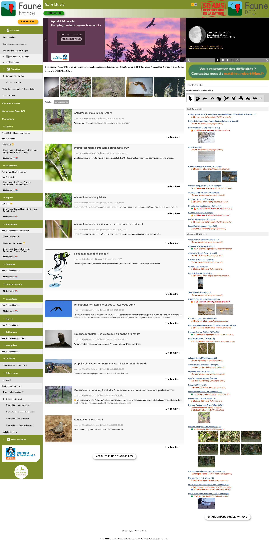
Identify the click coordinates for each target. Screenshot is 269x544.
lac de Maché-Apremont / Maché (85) (202, 226)
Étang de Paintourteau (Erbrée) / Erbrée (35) (205, 405)
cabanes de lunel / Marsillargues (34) (202, 358)
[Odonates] (226, 98)
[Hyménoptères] (255, 98)
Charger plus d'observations (227, 517)
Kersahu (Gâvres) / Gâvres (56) (200, 213)
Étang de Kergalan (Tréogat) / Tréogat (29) (204, 186)
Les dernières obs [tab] (195, 85)
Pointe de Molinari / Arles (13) (200, 273)
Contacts (138, 531)
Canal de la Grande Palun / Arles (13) (202, 253)
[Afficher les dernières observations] (199, 90)
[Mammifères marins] (204, 98)
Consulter (54, 13)
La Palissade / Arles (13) (198, 267)
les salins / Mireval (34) (197, 385)
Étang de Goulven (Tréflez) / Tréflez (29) (203, 332)
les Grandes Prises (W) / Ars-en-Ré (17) (204, 128)
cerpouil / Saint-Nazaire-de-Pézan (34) (203, 365)
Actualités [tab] (48, 102)
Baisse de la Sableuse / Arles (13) (201, 246)
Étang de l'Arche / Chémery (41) (201, 199)
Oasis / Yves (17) (195, 147)
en (196, 4)
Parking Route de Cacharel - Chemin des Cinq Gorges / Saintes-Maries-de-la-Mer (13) (222, 114)
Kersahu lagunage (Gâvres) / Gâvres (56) (204, 206)
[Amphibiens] (219, 98)
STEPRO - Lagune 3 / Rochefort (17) (202, 319)
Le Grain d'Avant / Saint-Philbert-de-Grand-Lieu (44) (208, 485)
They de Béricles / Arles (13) (199, 293)
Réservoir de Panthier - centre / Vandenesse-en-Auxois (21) (212, 325)
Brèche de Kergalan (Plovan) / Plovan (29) (205, 167)
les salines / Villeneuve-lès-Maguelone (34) (205, 392)
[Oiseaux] (190, 98)
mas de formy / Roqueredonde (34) (202, 398)
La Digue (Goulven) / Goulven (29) (201, 339)
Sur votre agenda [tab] (61, 102)
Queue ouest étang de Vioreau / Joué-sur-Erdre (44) (208, 494)
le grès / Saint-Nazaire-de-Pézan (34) (202, 378)
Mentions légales (127, 531)
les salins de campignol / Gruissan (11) (203, 240)
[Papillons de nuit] (240, 98)
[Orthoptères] (247, 98)
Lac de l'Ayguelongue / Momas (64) (202, 219)
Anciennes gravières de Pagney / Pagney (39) (206, 471)
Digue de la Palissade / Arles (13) (201, 260)
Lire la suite (171, 137)
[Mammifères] (197, 98)
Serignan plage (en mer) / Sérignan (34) (203, 193)
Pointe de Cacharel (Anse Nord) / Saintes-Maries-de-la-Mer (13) (213, 121)
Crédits (144, 531)
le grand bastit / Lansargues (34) (201, 372)
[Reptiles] (212, 98)
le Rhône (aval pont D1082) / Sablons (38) (204, 427)
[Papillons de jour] (233, 98)
